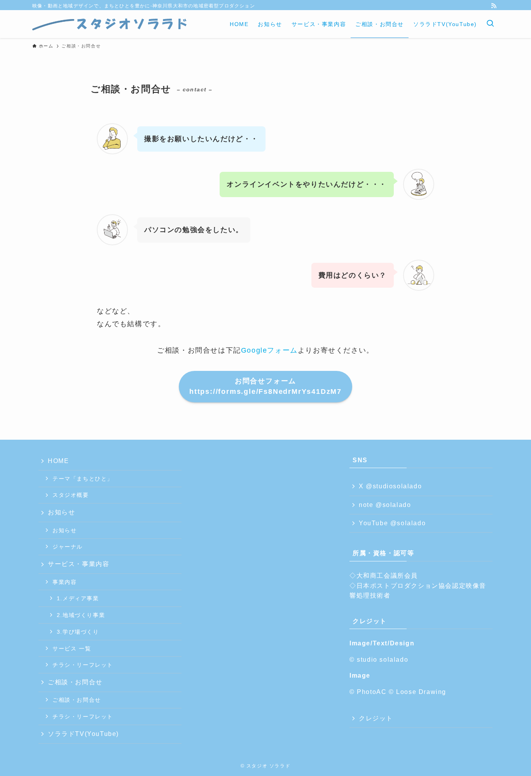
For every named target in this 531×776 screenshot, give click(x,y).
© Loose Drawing (417, 692)
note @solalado (385, 505)
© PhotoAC (369, 692)
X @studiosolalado (390, 486)
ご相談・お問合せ (75, 682)
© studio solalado (378, 659)
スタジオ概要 (70, 495)
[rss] (494, 6)
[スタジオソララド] (110, 24)
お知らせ (61, 512)
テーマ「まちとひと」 (82, 478)
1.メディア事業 (78, 598)
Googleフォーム (269, 350)
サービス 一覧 (71, 648)
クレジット (376, 718)
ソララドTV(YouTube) (83, 734)
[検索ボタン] (490, 24)
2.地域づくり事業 (81, 615)
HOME (58, 461)
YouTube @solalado (392, 523)
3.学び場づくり (78, 632)
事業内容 (64, 582)
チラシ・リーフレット (82, 665)
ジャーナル (67, 547)
